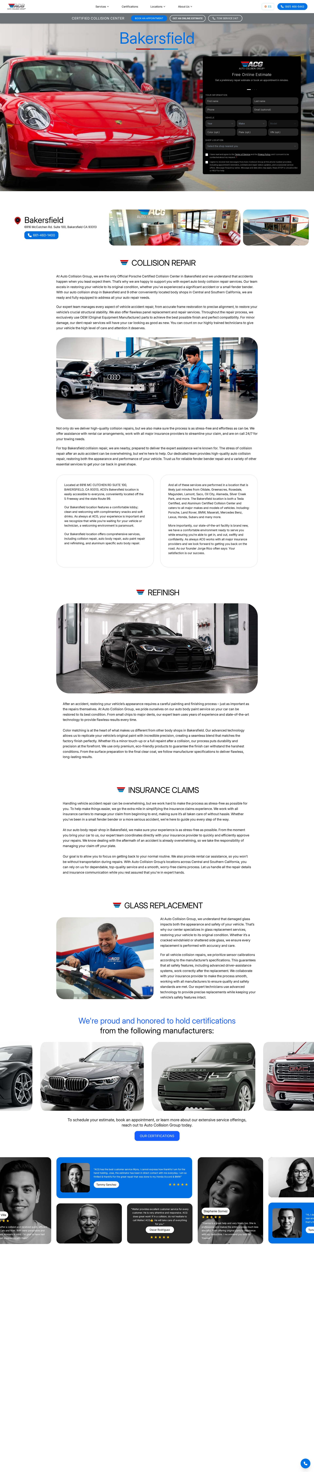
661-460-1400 (44, 235)
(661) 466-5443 (294, 6)
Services (101, 6)
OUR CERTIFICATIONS (157, 1136)
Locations (156, 6)
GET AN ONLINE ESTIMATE (188, 18)
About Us (183, 6)
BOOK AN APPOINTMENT (149, 18)
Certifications (130, 6)
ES (269, 6)
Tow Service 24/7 (227, 18)
